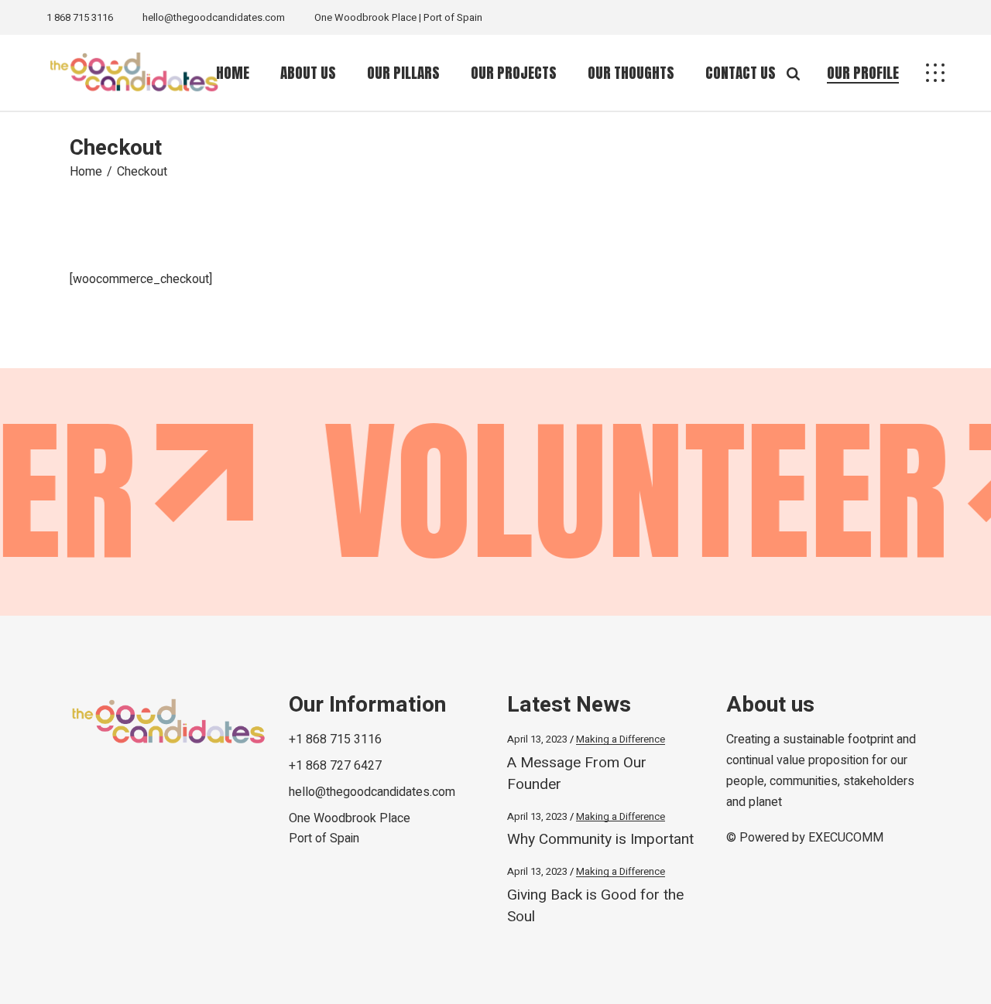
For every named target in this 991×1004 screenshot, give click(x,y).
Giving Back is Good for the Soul (595, 905)
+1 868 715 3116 (335, 739)
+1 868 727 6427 (335, 765)
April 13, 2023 (537, 739)
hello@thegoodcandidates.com (213, 17)
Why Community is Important (600, 839)
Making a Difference (620, 739)
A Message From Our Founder (576, 773)
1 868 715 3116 (79, 17)
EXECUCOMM (845, 837)
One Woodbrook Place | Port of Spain (398, 17)
